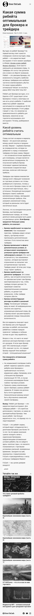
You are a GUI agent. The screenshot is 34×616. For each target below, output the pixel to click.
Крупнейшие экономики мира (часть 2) (17, 539)
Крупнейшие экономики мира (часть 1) (17, 561)
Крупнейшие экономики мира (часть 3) (17, 517)
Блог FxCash (15, 4)
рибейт (6, 469)
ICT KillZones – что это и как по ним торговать (16, 583)
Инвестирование (8, 33)
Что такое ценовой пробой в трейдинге (13, 495)
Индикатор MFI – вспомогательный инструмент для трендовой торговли (17, 606)
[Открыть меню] (30, 4)
